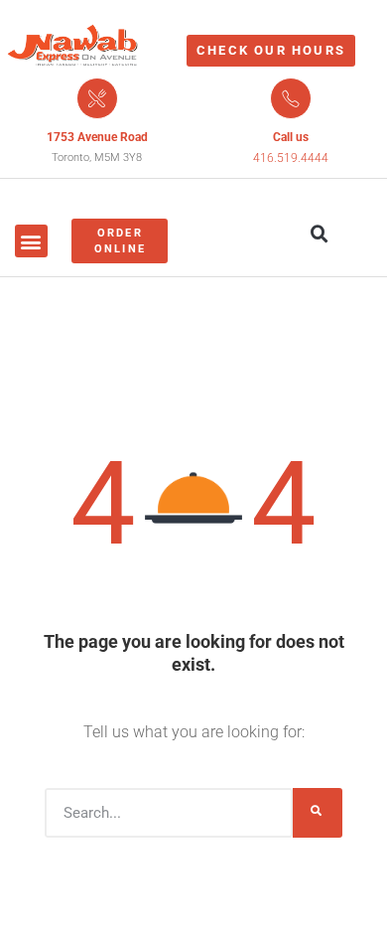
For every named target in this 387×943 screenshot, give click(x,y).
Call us (291, 137)
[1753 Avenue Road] (97, 98)
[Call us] (291, 98)
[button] (31, 241)
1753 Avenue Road (97, 137)
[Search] (317, 813)
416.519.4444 (290, 158)
